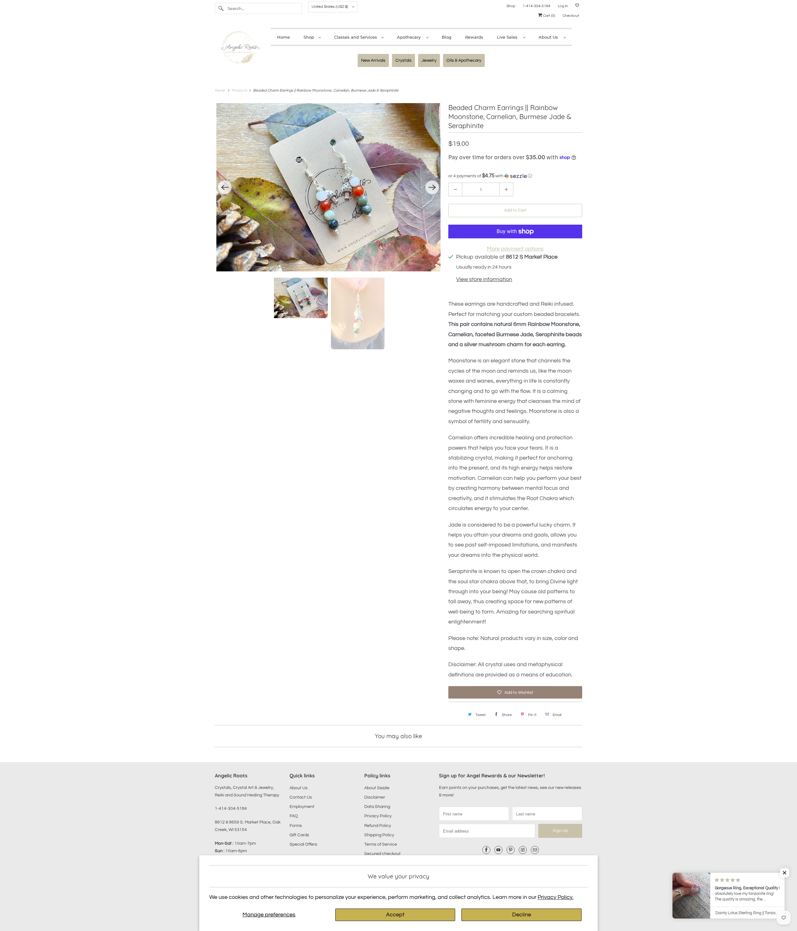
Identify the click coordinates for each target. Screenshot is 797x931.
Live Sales (508, 37)
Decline (521, 915)
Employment (302, 806)
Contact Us (301, 797)
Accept (395, 915)
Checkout (571, 16)
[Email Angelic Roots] (535, 850)
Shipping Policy (379, 835)
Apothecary (410, 37)
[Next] (432, 187)
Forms (296, 826)
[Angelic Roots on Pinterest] (511, 850)
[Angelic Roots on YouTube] (498, 850)
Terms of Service (380, 844)
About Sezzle (376, 788)
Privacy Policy (378, 816)
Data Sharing (377, 806)
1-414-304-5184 (536, 6)
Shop (511, 6)
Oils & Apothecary (463, 60)
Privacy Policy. (555, 897)
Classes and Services (356, 37)
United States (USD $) (330, 7)
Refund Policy (377, 826)
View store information (484, 279)
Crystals (403, 60)
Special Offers (303, 844)
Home (283, 37)
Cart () (548, 16)
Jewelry (429, 60)
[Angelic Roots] (240, 49)
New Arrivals (373, 60)
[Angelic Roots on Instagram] (523, 850)
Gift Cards (299, 835)
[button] (515, 176)
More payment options (515, 249)
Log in (563, 6)
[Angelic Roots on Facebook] (486, 850)
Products (240, 90)
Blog (446, 37)
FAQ (294, 816)
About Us (549, 37)
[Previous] (225, 187)
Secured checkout (382, 854)
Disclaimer (374, 797)
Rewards (474, 37)
